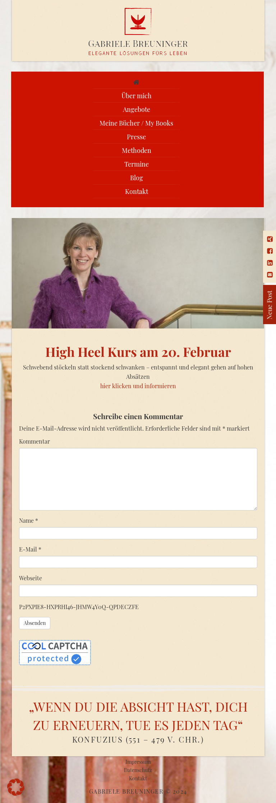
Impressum (138, 761)
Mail (270, 275)
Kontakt (136, 191)
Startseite (137, 82)
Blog (136, 177)
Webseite (30, 578)
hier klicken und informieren (138, 386)
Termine (136, 164)
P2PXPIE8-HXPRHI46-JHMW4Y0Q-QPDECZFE (79, 607)
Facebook (270, 251)
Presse (136, 136)
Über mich (136, 95)
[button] (16, 787)
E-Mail (30, 549)
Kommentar (34, 441)
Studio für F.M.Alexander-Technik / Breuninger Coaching (138, 31)
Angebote (136, 109)
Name (28, 520)
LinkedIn (270, 263)
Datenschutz (138, 770)
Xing (270, 239)
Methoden (136, 150)
